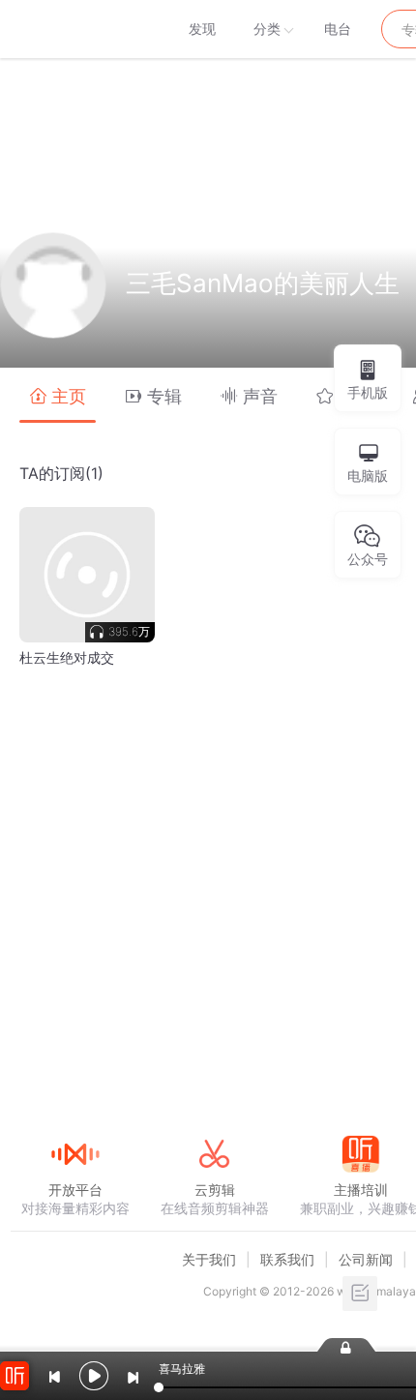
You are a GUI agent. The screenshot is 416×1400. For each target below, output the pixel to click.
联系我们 (287, 1259)
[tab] (57, 395)
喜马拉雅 (74, 29)
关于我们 (209, 1259)
